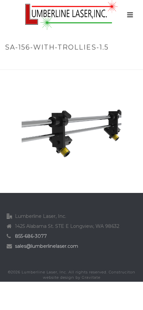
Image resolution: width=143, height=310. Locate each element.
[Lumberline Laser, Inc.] (71, 15)
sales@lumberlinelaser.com (46, 246)
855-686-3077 (31, 236)
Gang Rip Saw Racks (78, 61)
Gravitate (91, 277)
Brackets (37, 61)
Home (14, 61)
